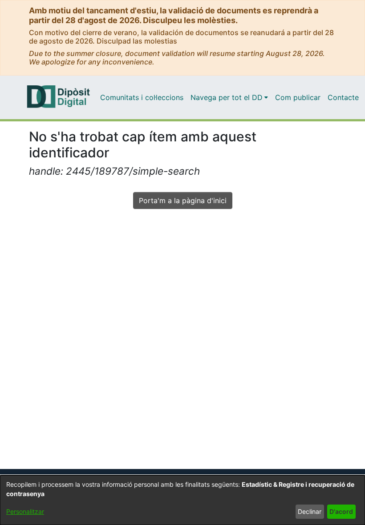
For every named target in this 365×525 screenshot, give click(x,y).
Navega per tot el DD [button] (227, 97)
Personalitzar (25, 511)
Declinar (309, 511)
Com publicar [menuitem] (297, 97)
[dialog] (182, 500)
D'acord (341, 511)
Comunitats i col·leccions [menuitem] (141, 97)
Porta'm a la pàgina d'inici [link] (183, 200)
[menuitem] (229, 97)
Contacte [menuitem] (343, 97)
